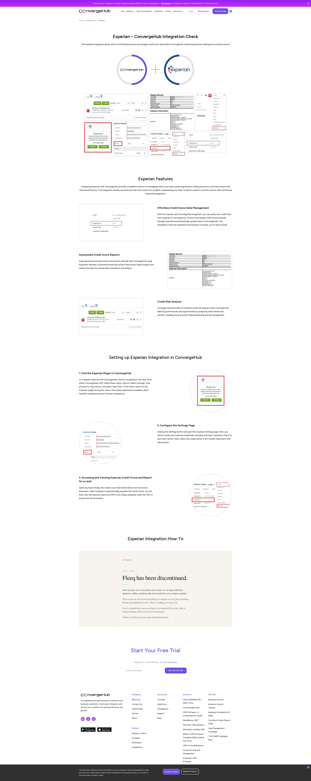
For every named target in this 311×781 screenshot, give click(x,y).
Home (81, 20)
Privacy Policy (190, 772)
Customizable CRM (191, 707)
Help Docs (162, 704)
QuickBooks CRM (190, 720)
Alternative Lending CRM (194, 729)
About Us (136, 699)
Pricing (168, 11)
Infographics (162, 709)
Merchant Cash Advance (193, 725)
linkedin (83, 719)
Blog (159, 718)
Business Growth (216, 699)
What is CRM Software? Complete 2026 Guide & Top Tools (193, 737)
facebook (88, 719)
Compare (136, 738)
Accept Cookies (171, 772)
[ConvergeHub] (95, 11)
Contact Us (137, 704)
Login (191, 11)
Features (129, 11)
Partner (135, 713)
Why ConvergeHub (144, 11)
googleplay (88, 729)
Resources (177, 11)
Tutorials (161, 699)
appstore (104, 729)
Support (160, 713)
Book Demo (203, 11)
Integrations (91, 20)
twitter (94, 719)
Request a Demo (139, 733)
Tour (123, 11)
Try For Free (220, 11)
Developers (137, 742)
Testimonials (137, 709)
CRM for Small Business (193, 745)
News (134, 718)
